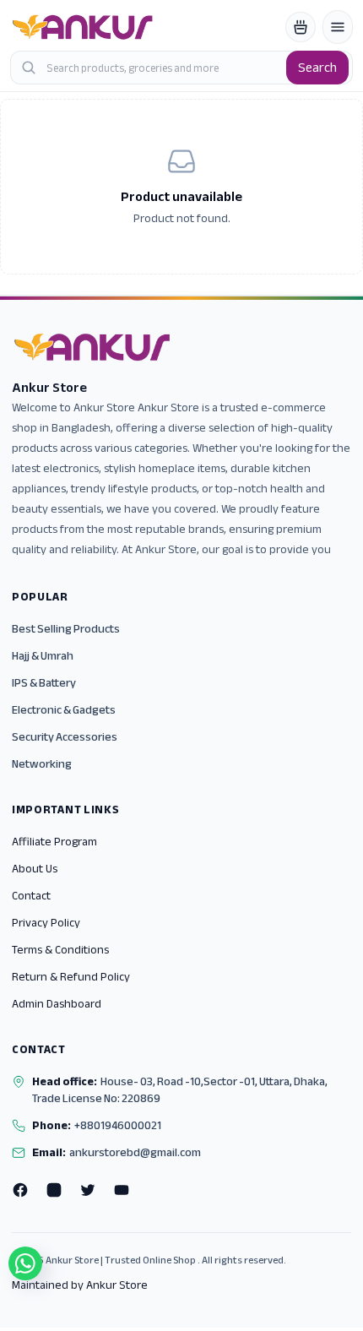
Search (317, 67)
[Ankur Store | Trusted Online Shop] (82, 27)
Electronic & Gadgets (64, 709)
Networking (42, 763)
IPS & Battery (44, 682)
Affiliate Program (54, 841)
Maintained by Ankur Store (80, 1285)
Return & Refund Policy (71, 976)
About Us (34, 868)
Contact (31, 895)
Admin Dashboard (56, 1003)
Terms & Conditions (60, 949)
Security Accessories (64, 736)
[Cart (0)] (300, 27)
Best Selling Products (66, 628)
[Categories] (337, 27)
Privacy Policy (46, 922)
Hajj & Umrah (42, 655)
